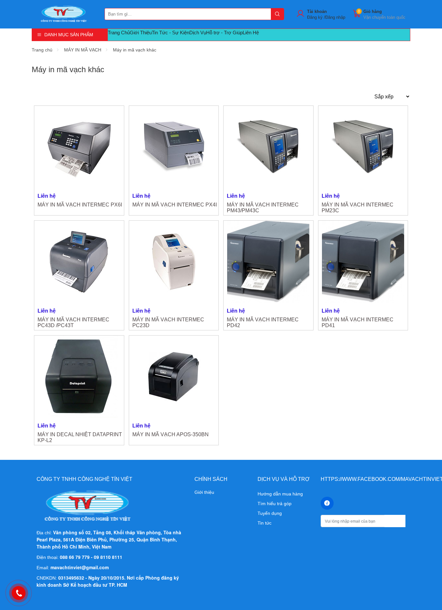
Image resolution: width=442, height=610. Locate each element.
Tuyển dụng (270, 513)
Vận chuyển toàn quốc (384, 17)
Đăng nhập (335, 17)
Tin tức (264, 523)
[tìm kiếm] (277, 14)
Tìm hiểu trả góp (275, 503)
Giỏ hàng (372, 11)
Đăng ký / (316, 17)
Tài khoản (317, 11)
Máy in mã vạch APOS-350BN (170, 434)
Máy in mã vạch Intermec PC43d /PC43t (73, 322)
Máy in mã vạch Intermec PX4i (174, 204)
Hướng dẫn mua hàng (280, 493)
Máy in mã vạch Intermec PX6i (80, 204)
